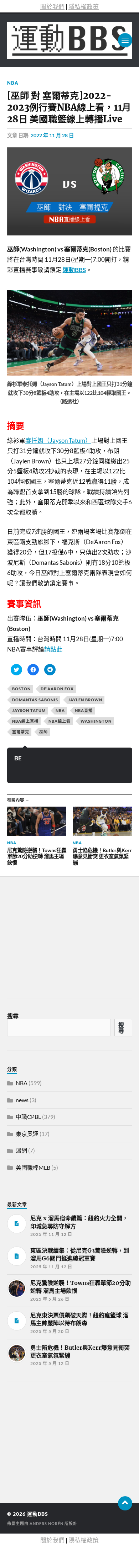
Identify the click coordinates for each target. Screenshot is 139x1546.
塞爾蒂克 (20, 731)
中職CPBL (28, 1116)
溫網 (21, 1150)
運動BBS (37, 1514)
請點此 (53, 649)
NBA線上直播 (25, 721)
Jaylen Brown (85, 699)
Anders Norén (46, 1523)
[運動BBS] (69, 40)
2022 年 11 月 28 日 (52, 135)
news (22, 1099)
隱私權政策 (83, 6)
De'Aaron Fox (57, 688)
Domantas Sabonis (35, 699)
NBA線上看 (59, 721)
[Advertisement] (60, 1440)
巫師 (43, 731)
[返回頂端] (125, 1503)
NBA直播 (84, 710)
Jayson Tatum (29, 710)
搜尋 (13, 1016)
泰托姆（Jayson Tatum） (58, 440)
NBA (13, 83)
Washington (96, 721)
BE (18, 758)
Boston (21, 688)
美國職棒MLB (33, 1167)
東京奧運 (27, 1133)
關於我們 (52, 6)
